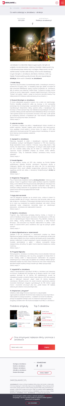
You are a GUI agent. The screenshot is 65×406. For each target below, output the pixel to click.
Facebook (37, 366)
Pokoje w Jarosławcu (19, 368)
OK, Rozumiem (32, 403)
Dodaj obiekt (56, 2)
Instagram (41, 366)
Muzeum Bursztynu (18, 372)
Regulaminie (48, 396)
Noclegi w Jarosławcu (19, 364)
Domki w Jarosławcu (19, 366)
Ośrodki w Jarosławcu (19, 370)
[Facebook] (32, 24)
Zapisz (46, 347)
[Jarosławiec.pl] (9, 2)
